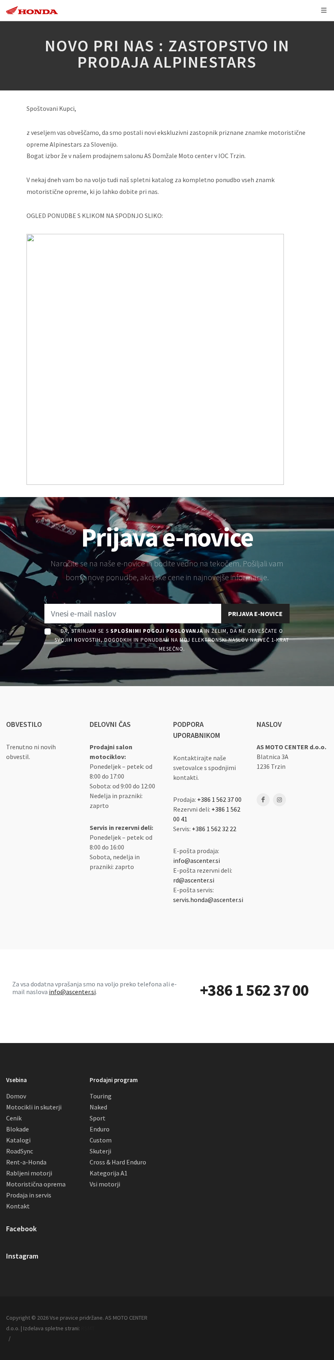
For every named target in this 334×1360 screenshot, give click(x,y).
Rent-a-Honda (26, 1162)
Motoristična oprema (36, 1184)
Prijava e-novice (255, 614)
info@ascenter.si (196, 860)
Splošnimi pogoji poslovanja (156, 630)
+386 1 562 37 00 (219, 799)
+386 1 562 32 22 (214, 829)
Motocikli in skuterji (34, 1107)
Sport (97, 1118)
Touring (101, 1096)
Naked (98, 1107)
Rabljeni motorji (29, 1173)
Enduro (100, 1129)
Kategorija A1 (108, 1173)
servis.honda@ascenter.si (208, 900)
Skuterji (100, 1151)
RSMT (87, 1328)
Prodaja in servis (28, 1195)
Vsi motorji (105, 1184)
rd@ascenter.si (193, 880)
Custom (101, 1140)
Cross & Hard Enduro (118, 1162)
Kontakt (18, 1206)
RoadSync (19, 1151)
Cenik (14, 1118)
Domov (16, 1096)
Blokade (17, 1129)
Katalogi (18, 1140)
